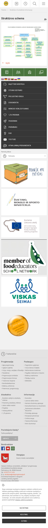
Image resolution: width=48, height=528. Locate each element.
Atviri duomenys (30, 423)
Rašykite (6, 438)
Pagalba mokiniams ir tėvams (34, 373)
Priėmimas (13, 127)
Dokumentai (14, 103)
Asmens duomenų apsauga (34, 403)
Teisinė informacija (31, 421)
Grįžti (8, 63)
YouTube (12, 139)
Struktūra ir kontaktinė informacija (21, 10)
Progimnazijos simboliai (10, 375)
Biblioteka (28, 381)
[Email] (13, 448)
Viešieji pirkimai (7, 410)
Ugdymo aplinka (7, 368)
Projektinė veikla (16, 96)
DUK (10, 133)
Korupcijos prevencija (32, 416)
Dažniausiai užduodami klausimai (32, 409)
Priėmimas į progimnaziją (10, 388)
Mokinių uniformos (8, 386)
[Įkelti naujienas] (16, 3)
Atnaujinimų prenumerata (20, 145)
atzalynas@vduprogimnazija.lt (15, 474)
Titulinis (4, 10)
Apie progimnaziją (8, 365)
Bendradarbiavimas (8, 383)
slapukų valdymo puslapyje (24, 500)
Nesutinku (24, 514)
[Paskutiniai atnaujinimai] (25, 3)
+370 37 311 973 (9, 472)
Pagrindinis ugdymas (32, 365)
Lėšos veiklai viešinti (8, 405)
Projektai (5, 408)
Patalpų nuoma (30, 378)
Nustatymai (24, 508)
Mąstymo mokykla (16, 84)
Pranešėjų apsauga (31, 413)
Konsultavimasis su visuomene (35, 406)
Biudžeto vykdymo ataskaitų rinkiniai (11, 399)
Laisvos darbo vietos (31, 401)
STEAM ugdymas (15, 90)
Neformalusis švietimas (33, 370)
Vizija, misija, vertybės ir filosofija (13, 370)
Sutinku (24, 521)
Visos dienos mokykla (32, 368)
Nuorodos (28, 398)
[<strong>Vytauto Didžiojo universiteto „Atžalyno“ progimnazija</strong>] (6, 3)
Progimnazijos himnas (9, 378)
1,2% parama (14, 115)
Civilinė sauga (29, 418)
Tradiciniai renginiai (8, 381)
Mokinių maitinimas (31, 375)
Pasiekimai (13, 121)
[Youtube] (8, 448)
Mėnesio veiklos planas (19, 109)
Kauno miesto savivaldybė (25, 458)
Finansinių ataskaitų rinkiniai (11, 403)
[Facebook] (3, 448)
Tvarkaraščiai (11, 354)
